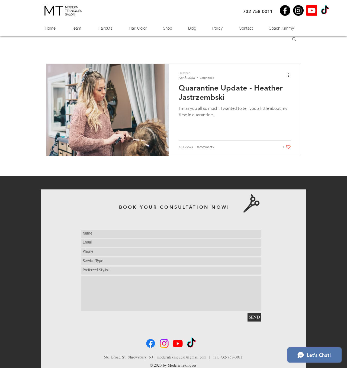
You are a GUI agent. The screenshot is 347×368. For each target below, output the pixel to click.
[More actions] (290, 75)
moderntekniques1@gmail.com (181, 357)
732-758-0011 (258, 11)
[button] (294, 39)
